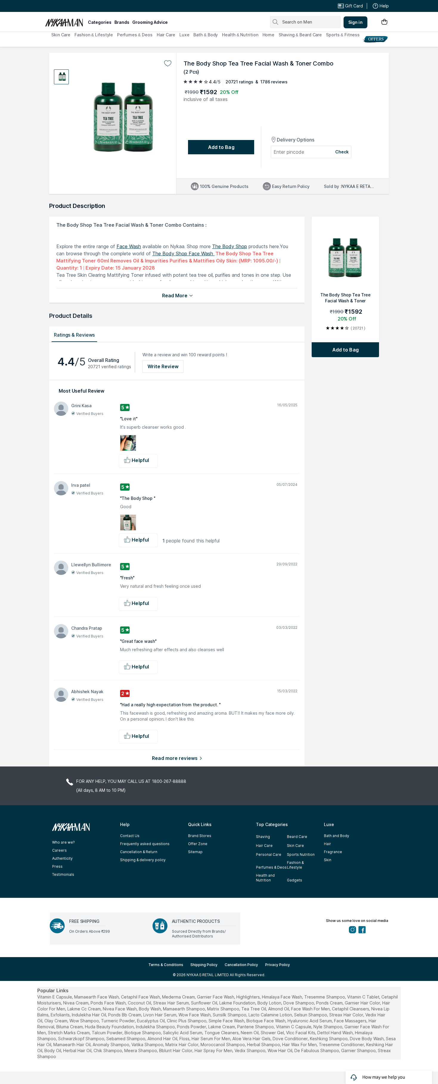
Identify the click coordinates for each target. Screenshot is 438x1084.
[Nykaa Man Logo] (65, 20)
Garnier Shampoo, (359, 1050)
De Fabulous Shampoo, (317, 1050)
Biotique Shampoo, (143, 1032)
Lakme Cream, (222, 1026)
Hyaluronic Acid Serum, (310, 1020)
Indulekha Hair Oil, (89, 1014)
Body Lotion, (269, 1002)
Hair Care (166, 34)
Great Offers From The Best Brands (88, 6)
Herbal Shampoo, (264, 1044)
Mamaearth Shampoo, (184, 1008)
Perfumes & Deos (135, 34)
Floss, (184, 1038)
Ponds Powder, (192, 1026)
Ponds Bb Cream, (125, 1014)
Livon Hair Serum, (160, 1014)
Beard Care (297, 836)
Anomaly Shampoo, (111, 1044)
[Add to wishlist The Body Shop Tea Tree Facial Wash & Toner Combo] (167, 63)
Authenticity (62, 858)
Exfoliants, (61, 1014)
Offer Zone (197, 844)
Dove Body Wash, (367, 1038)
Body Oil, (53, 1050)
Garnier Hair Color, (363, 1002)
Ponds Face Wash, (109, 1002)
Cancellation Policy (241, 964)
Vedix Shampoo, (250, 1050)
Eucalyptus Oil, (151, 1020)
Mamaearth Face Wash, (97, 996)
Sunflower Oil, (204, 1002)
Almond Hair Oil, (162, 1038)
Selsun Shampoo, (311, 1014)
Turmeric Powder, (118, 1020)
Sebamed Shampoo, (126, 1038)
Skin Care (60, 34)
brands (121, 22)
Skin (327, 860)
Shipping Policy (204, 964)
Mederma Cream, (179, 996)
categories (99, 22)
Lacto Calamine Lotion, (270, 1014)
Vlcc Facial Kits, (301, 1032)
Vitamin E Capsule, (55, 996)
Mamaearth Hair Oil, (72, 1044)
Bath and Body (336, 835)
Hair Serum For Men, (211, 1038)
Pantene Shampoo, (256, 1026)
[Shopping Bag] (384, 22)
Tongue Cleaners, (222, 1032)
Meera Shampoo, (141, 1050)
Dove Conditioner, (291, 1038)
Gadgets (294, 880)
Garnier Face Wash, (216, 996)
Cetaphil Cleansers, (351, 1008)
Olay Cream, (56, 1020)
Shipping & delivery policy (143, 860)
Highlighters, (248, 996)
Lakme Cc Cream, (84, 1008)
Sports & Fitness (342, 34)
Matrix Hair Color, (182, 1044)
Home (269, 34)
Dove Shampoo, (299, 1002)
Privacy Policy (277, 964)
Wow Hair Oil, (280, 1050)
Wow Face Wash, (195, 1014)
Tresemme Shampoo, (325, 996)
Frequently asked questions (145, 844)
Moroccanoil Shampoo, (223, 1044)
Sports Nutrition (301, 854)
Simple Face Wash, (227, 1020)
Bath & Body (205, 34)
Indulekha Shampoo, (156, 1026)
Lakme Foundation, (237, 1002)
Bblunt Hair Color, (176, 1050)
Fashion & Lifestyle (93, 34)
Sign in (355, 22)
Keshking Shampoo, (329, 1038)
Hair (327, 844)
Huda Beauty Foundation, (110, 1026)
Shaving (263, 836)
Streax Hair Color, (346, 1014)
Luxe (184, 34)
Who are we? (63, 842)
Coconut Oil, (140, 1002)
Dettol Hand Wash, (335, 1032)
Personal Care (268, 854)
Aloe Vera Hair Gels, (251, 1038)
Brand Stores (199, 835)
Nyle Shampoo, (328, 1026)
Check (342, 151)
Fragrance (333, 852)
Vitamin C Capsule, (294, 1026)
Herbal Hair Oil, (77, 1050)
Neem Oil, (250, 1032)
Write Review (162, 366)
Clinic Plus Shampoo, (187, 1020)
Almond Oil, (279, 1008)
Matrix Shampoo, (223, 1008)
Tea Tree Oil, (254, 1008)
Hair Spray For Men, (214, 1050)
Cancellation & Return (138, 852)
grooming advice (150, 22)
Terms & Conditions (165, 964)
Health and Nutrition (265, 877)
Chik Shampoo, (108, 1050)
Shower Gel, (273, 1032)
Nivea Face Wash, (120, 1008)
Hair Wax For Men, (300, 1044)
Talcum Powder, (107, 1032)
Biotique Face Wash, (266, 1020)
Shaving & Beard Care (300, 34)
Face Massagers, (350, 1020)
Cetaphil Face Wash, (141, 996)
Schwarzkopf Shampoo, (81, 1038)
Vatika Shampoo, (147, 1044)
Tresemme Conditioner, (342, 1044)
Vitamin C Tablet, (363, 996)
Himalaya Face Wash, (282, 996)
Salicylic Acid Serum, (183, 1032)
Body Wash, (150, 1008)
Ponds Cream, (330, 1002)
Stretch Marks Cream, (69, 1032)
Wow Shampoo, (84, 1020)
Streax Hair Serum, (171, 1002)
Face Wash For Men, (311, 1008)
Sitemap (195, 852)
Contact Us (129, 835)
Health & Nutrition (240, 34)
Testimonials (63, 874)
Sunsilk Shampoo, (230, 1014)
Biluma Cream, (70, 1026)
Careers (59, 850)
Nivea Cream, (76, 1002)
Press (57, 866)
